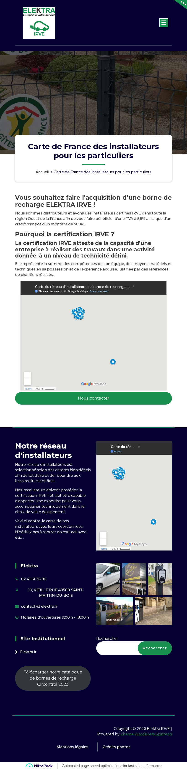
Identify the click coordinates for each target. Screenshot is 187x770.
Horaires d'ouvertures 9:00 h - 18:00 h (55, 617)
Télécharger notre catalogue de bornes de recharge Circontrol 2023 (53, 678)
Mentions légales (72, 747)
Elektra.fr (28, 652)
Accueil (42, 172)
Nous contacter (93, 398)
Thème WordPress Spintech (146, 734)
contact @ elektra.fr (39, 606)
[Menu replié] (163, 22)
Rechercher (107, 638)
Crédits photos (116, 747)
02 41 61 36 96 (33, 579)
